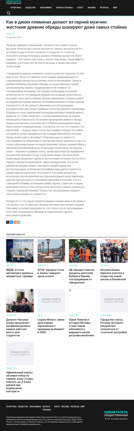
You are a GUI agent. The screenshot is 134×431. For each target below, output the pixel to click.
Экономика (46, 8)
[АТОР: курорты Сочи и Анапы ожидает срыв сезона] (51, 262)
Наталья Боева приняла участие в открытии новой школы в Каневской (113, 274)
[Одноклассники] (15, 222)
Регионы (104, 8)
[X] (7, 222)
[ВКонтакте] (11, 222)
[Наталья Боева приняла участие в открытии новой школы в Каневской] (114, 262)
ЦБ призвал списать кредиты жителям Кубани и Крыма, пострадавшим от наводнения (82, 276)
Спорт (80, 8)
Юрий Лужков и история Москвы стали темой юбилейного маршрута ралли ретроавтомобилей (81, 327)
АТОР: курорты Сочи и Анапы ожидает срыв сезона (51, 273)
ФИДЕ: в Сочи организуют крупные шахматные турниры (19, 273)
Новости (10, 34)
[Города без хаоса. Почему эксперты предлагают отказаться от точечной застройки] (114, 312)
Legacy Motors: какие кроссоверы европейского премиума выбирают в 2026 (51, 326)
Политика (15, 8)
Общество (30, 8)
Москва (91, 8)
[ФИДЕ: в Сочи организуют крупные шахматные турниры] (20, 262)
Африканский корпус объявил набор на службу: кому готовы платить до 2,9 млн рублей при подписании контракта (19, 382)
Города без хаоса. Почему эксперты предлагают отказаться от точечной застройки (113, 326)
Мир (115, 8)
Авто (40, 315)
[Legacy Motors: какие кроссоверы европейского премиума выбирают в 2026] (51, 312)
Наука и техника (64, 8)
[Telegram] (18, 222)
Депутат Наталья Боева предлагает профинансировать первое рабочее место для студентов (18, 327)
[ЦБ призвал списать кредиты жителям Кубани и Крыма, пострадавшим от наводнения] (82, 262)
